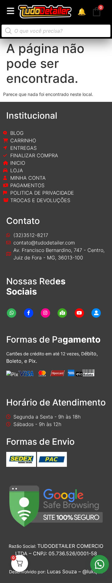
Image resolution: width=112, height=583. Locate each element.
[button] (99, 564)
